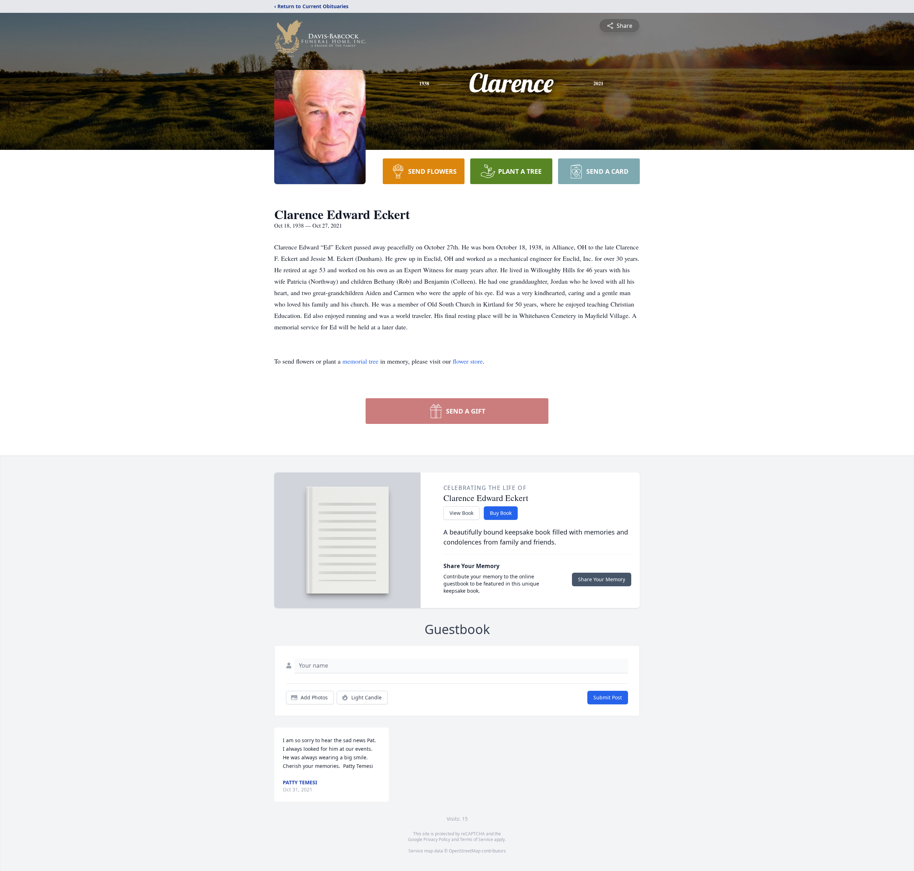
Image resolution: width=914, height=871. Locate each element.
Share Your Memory (601, 579)
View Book (461, 513)
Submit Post (607, 697)
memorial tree (360, 361)
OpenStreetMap (465, 851)
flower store (468, 361)
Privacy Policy (436, 839)
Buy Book (501, 513)
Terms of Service (476, 839)
